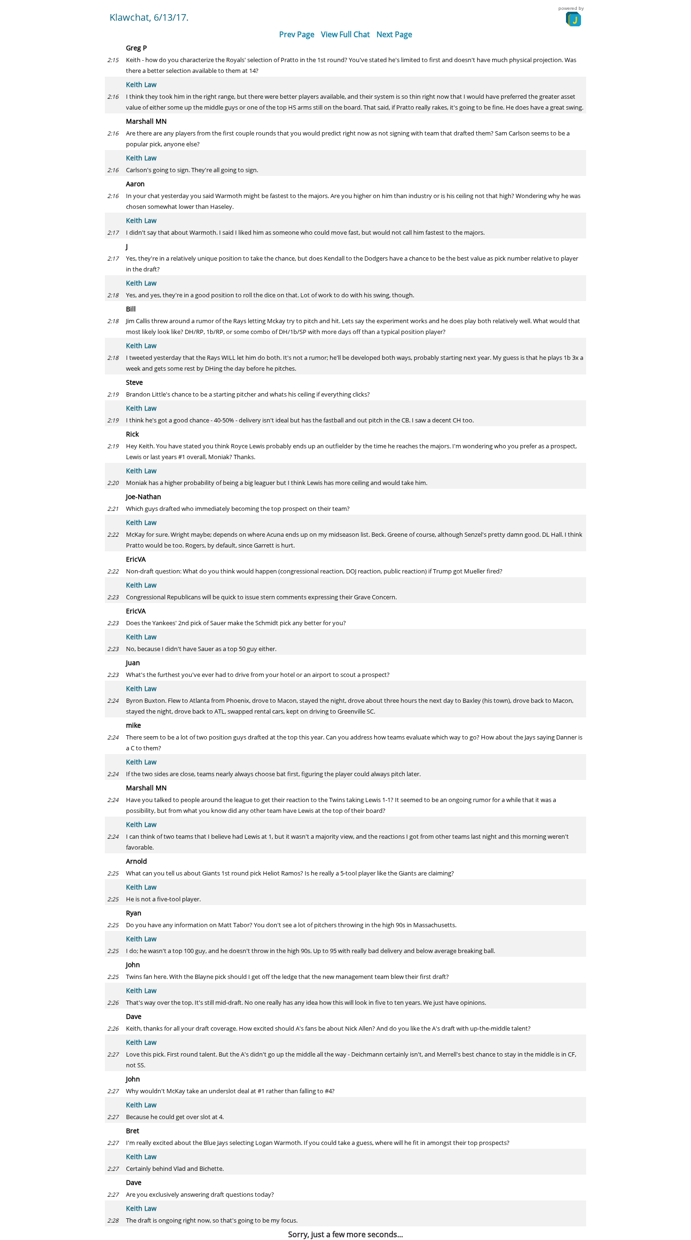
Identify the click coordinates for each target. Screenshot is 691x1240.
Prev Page (296, 34)
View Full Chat (345, 34)
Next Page (394, 34)
